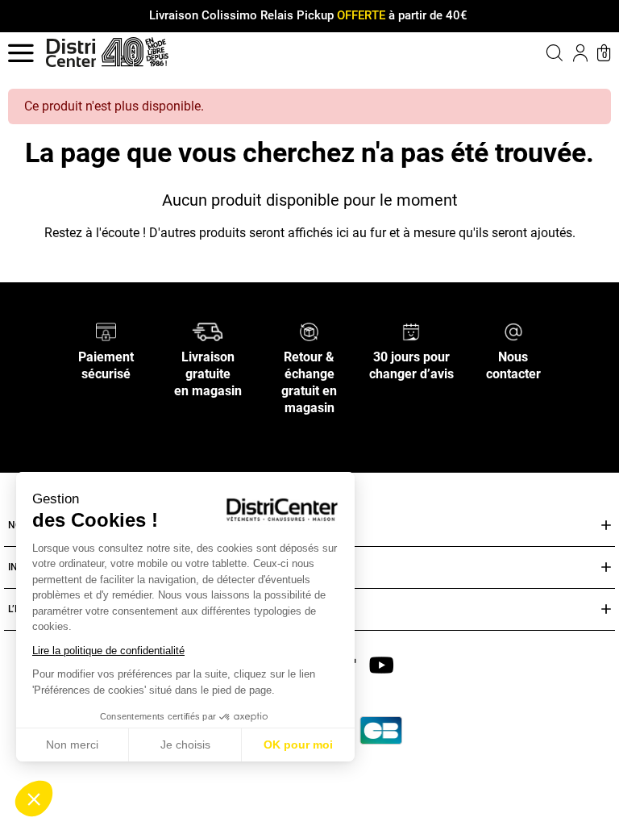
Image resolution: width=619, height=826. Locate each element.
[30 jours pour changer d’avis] (411, 331)
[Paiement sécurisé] (106, 331)
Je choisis (185, 744)
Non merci (72, 744)
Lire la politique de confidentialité (108, 651)
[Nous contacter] (513, 331)
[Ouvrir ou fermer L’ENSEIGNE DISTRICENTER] (606, 609)
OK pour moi (298, 744)
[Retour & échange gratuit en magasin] (309, 331)
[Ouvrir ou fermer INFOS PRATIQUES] (606, 567)
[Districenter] (71, 53)
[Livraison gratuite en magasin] (207, 331)
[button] (34, 798)
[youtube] (381, 664)
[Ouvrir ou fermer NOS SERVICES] (606, 525)
